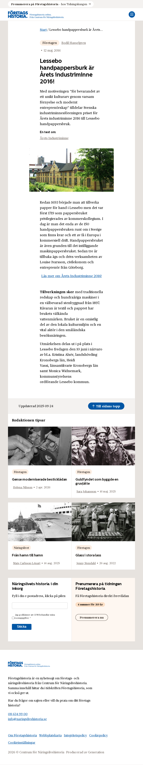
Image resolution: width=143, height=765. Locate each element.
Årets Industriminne (54, 138)
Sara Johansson (86, 491)
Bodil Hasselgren (73, 43)
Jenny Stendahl (86, 563)
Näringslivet (21, 548)
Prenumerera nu (92, 617)
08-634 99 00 (18, 714)
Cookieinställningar (21, 742)
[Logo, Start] (36, 14)
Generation (96, 752)
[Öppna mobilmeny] (132, 14)
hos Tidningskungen (49, 4)
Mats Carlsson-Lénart (26, 563)
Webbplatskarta (50, 735)
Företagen (49, 43)
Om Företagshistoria (22, 735)
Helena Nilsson (22, 487)
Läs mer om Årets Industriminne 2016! (71, 275)
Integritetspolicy (75, 735)
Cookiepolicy (98, 735)
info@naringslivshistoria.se (27, 719)
